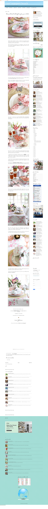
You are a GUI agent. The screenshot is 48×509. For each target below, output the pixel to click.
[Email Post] (12, 353)
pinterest (19, 7)
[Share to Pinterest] (16, 353)
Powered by (36, 28)
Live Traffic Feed (37, 185)
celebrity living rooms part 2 (38, 249)
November (35, 133)
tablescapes (11, 355)
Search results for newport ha (36, 199)
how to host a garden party (38, 105)
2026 (34, 129)
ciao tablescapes (33, 7)
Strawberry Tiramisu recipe (17, 162)
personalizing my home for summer (39, 98)
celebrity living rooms (38, 123)
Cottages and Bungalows (35, 61)
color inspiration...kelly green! (11, 373)
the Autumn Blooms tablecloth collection (37, 77)
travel (33, 73)
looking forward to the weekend (11, 387)
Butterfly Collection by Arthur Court (19, 45)
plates (21, 354)
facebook (23, 7)
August (35, 136)
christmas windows (10, 451)
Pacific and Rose (34, 65)
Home (18, 362)
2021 (34, 147)
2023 (34, 132)
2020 (34, 148)
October (35, 134)
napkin (17, 354)
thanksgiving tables (10, 397)
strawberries (29, 354)
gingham (15, 354)
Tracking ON (24, 499)
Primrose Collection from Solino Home (19, 228)
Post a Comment (8, 359)
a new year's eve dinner (10, 472)
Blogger (26, 503)
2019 (34, 149)
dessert (12, 354)
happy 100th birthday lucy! (10, 383)
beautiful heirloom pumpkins (36, 190)
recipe (23, 354)
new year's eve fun (9, 465)
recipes (24, 354)
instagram (28, 7)
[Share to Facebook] (15, 353)
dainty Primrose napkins (13, 268)
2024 (34, 131)
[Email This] (13, 353)
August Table (9, 354)
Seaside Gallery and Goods (35, 179)
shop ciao (15, 7)
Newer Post (6, 362)
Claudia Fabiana (38, 11)
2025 (34, 130)
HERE (25, 154)
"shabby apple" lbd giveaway (10, 380)
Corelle (34, 176)
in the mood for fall (10, 376)
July (34, 137)
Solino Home (27, 354)
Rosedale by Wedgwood (11, 272)
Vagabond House (34, 67)
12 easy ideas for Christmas (10, 444)
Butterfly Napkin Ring (12, 78)
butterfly (11, 354)
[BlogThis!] (14, 353)
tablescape (9, 355)
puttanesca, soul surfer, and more (11, 394)
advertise (10, 7)
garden (33, 69)
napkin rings (19, 354)
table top (7, 355)
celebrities (36, 195)
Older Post (30, 362)
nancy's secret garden (38, 109)
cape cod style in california (10, 458)
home (7, 7)
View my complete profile (35, 17)
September (35, 135)
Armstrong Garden (34, 173)
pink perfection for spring (38, 116)
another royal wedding (10, 390)
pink (20, 354)
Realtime (22, 499)
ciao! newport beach (16, 3)
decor (33, 68)
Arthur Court (34, 174)
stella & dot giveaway (10, 404)
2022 (34, 146)
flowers (14, 354)
